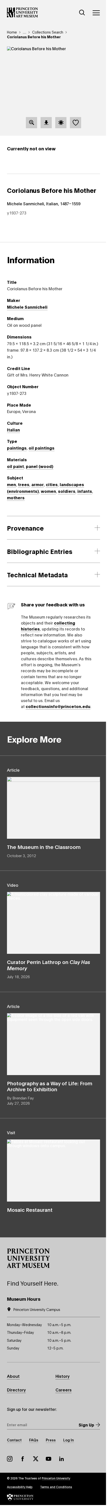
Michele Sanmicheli (27, 306)
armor (37, 484)
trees (23, 484)
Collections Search (47, 32)
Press (51, 1439)
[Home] (22, 12)
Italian (13, 429)
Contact (14, 1439)
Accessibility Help (20, 1487)
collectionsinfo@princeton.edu (58, 706)
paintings (17, 447)
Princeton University (56, 1478)
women (48, 491)
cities (52, 484)
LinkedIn (61, 1459)
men (11, 484)
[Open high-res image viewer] (31, 122)
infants (84, 491)
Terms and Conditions (56, 1487)
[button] (28, 1258)
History (62, 1376)
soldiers (66, 491)
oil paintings (41, 447)
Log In (68, 1439)
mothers (16, 497)
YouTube (48, 1459)
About (13, 1376)
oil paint (15, 466)
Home (12, 32)
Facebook (22, 1459)
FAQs (33, 1439)
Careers (63, 1389)
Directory (16, 1389)
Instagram (9, 1459)
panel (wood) (39, 466)
